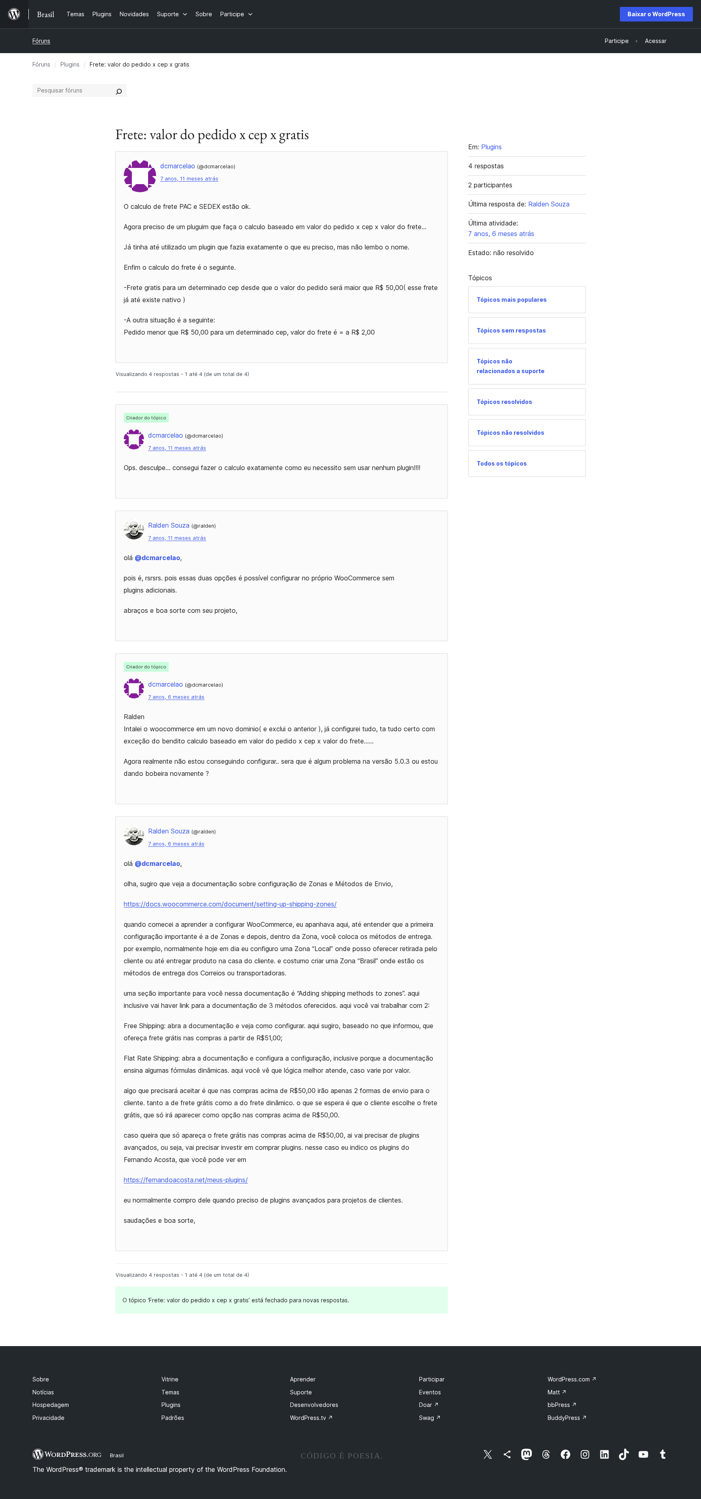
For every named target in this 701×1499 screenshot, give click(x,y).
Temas (170, 1392)
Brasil (117, 1455)
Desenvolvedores (314, 1404)
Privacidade (48, 1417)
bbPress (562, 1404)
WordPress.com (572, 1379)
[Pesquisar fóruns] (119, 90)
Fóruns (41, 40)
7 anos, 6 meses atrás (176, 697)
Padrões (172, 1417)
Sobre (40, 1379)
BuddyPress (567, 1417)
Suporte (301, 1392)
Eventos (430, 1392)
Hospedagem (50, 1404)
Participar (432, 1379)
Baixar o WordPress (656, 14)
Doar (429, 1404)
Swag (430, 1417)
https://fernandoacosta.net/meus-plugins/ (186, 1180)
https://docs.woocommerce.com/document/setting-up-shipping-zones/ (230, 904)
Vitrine (169, 1379)
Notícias (43, 1392)
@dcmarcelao (157, 558)
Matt (557, 1392)
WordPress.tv (311, 1417)
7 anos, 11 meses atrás (189, 179)
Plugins (70, 64)
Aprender (303, 1379)
